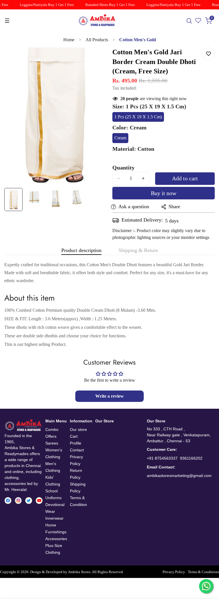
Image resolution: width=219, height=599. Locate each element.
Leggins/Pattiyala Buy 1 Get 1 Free (44, 5)
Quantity (123, 167)
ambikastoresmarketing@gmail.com (179, 475)
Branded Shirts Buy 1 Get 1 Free (108, 5)
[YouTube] (39, 500)
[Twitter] (28, 500)
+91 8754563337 (162, 458)
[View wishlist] (198, 20)
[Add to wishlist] (208, 53)
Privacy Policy (174, 572)
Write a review (109, 396)
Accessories (56, 538)
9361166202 (191, 458)
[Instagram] (18, 500)
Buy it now (163, 193)
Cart (74, 436)
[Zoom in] (94, 59)
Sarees (51, 443)
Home (68, 39)
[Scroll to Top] (207, 568)
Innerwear (54, 518)
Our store (78, 429)
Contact (77, 450)
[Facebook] (8, 500)
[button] (208, 21)
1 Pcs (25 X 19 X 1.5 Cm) (138, 118)
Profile (75, 443)
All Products (97, 39)
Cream (121, 139)
